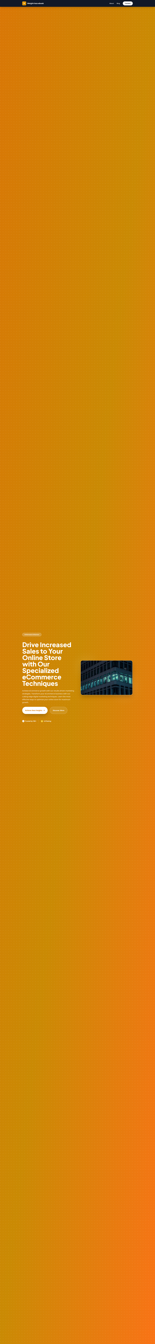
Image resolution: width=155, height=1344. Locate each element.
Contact (128, 3)
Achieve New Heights (33, 710)
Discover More (58, 710)
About (111, 3)
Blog (118, 3)
